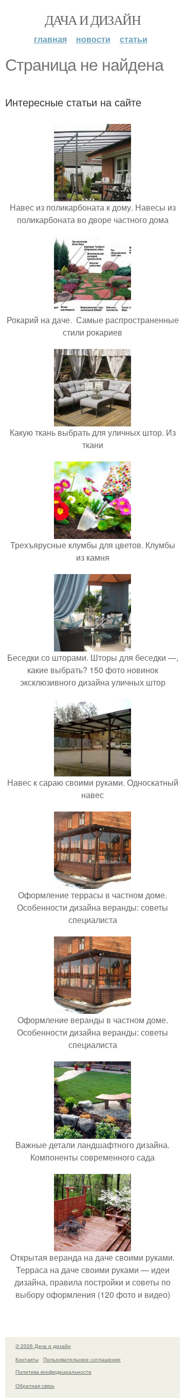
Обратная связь (34, 1385)
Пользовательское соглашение (82, 1359)
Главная (50, 39)
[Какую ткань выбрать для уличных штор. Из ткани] (92, 420)
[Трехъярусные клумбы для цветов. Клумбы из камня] (92, 532)
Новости (93, 39)
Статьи (133, 39)
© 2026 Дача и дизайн (43, 1345)
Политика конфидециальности (53, 1371)
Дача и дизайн (92, 19)
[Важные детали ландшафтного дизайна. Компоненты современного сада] (92, 1132)
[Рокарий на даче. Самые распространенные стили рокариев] (92, 307)
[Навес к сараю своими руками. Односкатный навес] (92, 770)
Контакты (27, 1359)
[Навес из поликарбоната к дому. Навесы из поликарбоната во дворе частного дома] (92, 195)
